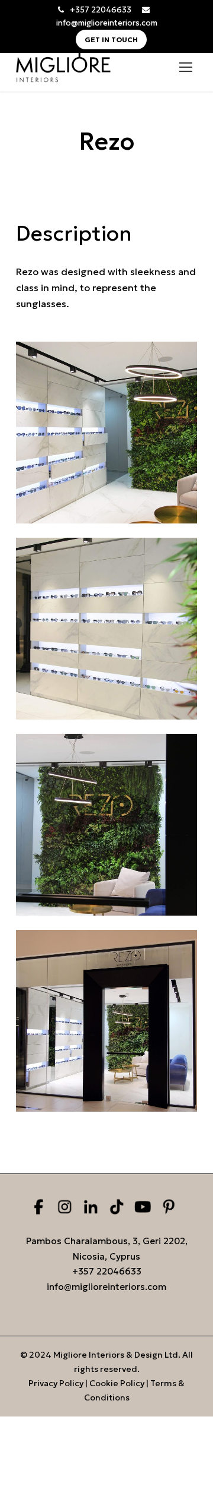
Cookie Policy (116, 1383)
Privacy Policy (55, 1383)
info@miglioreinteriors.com (106, 23)
